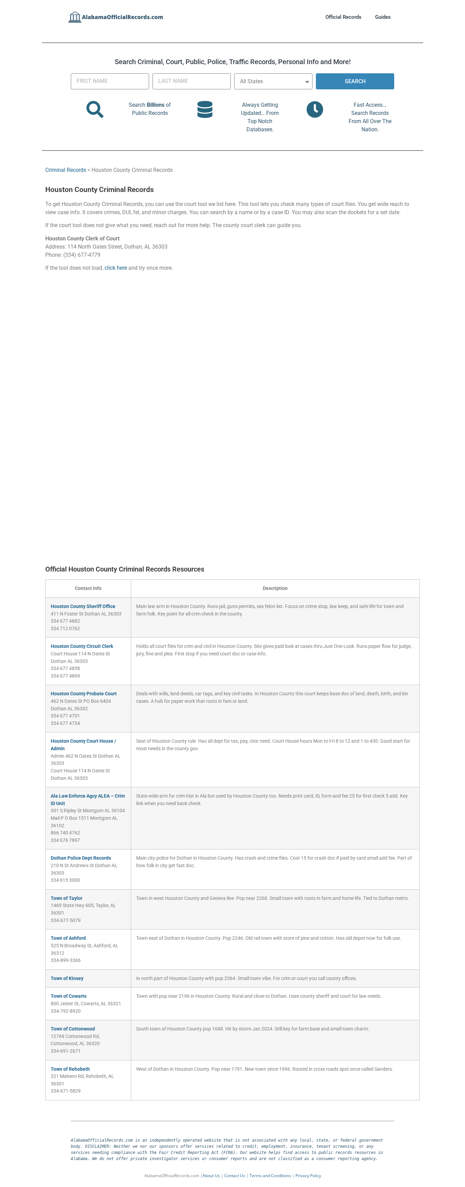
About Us (211, 1175)
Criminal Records (65, 170)
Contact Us (234, 1175)
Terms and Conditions (270, 1175)
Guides (383, 17)
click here (116, 268)
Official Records (343, 17)
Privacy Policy (308, 1175)
